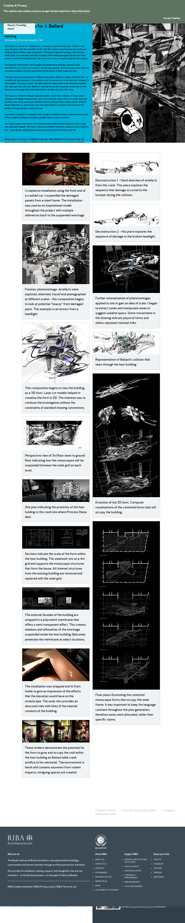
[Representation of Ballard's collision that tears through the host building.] (126, 343)
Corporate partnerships (130, 876)
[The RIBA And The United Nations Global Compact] (101, 847)
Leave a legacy (131, 866)
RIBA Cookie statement (20, 886)
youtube (158, 868)
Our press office (103, 877)
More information (81, 11)
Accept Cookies (171, 18)
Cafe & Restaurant (133, 886)
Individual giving (132, 870)
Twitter (157, 859)
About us (99, 859)
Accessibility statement (107, 890)
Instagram (159, 877)
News (97, 885)
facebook (158, 864)
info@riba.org (61, 907)
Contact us (101, 864)
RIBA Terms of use (66, 886)
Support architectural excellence (135, 860)
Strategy (99, 868)
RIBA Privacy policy (44, 886)
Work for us (101, 881)
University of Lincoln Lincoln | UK (24, 40)
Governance (101, 872)
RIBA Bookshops (132, 882)
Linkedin (158, 872)
